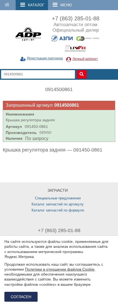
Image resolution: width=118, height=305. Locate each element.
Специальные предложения (58, 198)
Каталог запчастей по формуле (58, 210)
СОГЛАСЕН (21, 297)
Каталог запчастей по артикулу (58, 204)
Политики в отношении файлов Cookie (59, 269)
